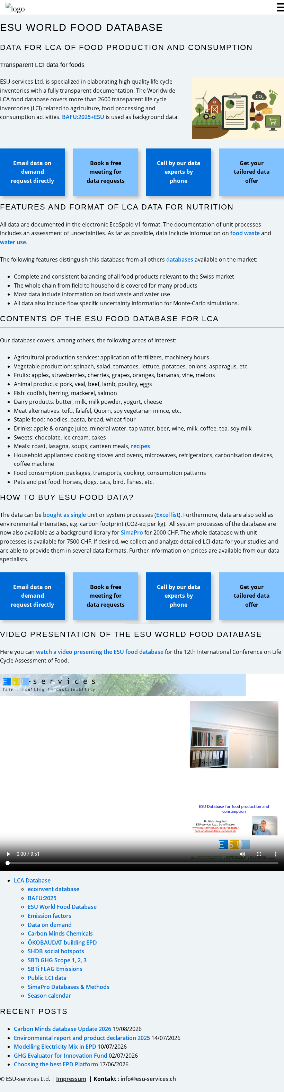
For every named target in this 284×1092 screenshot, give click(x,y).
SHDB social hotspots (56, 951)
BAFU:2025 (42, 898)
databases (179, 259)
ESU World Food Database (62, 907)
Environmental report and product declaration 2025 (82, 1038)
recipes (140, 446)
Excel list (167, 515)
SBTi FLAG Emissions (55, 969)
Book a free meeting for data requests (106, 172)
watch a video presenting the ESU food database (99, 652)
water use (13, 242)
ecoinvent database (53, 889)
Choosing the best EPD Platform (56, 1064)
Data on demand (50, 925)
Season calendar (49, 995)
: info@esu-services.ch (147, 1079)
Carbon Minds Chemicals (60, 933)
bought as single (64, 515)
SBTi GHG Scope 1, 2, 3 (57, 960)
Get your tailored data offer (252, 172)
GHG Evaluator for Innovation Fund (60, 1055)
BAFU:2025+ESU (83, 117)
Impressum (71, 1079)
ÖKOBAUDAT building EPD (62, 942)
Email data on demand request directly (32, 172)
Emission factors (49, 916)
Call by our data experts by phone (179, 172)
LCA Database (32, 880)
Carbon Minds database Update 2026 (62, 1029)
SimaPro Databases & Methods (68, 987)
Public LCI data (47, 978)
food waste (245, 233)
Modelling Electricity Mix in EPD (55, 1046)
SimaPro (132, 532)
